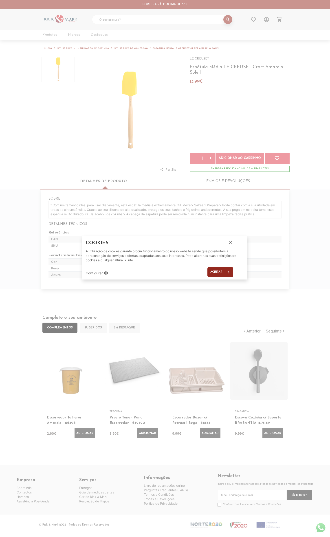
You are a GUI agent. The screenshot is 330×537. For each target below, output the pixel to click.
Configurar (97, 273)
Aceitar (220, 272)
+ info (129, 260)
